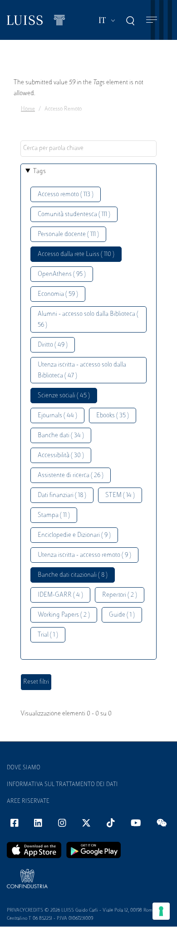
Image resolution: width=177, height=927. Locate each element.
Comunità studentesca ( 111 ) (74, 214)
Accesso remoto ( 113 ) (65, 194)
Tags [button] (39, 171)
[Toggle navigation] (151, 20)
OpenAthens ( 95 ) (62, 274)
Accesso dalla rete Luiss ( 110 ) (76, 254)
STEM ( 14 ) (120, 495)
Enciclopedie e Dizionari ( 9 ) (74, 535)
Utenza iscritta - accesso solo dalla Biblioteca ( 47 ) (82, 370)
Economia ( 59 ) (58, 294)
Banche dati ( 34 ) (61, 435)
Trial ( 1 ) (48, 635)
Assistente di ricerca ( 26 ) (70, 475)
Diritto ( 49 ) (53, 345)
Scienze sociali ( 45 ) (64, 395)
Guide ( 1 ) (122, 615)
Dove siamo (23, 768)
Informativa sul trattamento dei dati (62, 784)
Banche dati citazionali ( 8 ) (73, 575)
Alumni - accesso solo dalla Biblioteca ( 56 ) (88, 319)
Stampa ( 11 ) (54, 515)
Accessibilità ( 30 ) (61, 455)
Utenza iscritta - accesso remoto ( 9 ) (84, 555)
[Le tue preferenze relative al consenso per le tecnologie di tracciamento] (161, 911)
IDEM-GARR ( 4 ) (60, 595)
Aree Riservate (28, 801)
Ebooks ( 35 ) (112, 415)
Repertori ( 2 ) (119, 595)
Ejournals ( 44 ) (57, 415)
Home (28, 109)
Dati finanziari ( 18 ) (62, 495)
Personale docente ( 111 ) (68, 234)
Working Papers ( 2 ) (64, 615)
